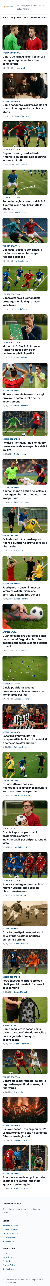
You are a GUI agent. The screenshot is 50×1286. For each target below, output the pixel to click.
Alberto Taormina (21, 116)
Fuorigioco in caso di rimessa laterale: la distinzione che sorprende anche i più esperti (21, 591)
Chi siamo (6, 1253)
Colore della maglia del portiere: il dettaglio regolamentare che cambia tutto (23, 60)
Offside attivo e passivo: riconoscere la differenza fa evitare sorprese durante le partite (24, 788)
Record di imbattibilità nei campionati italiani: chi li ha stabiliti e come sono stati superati (24, 739)
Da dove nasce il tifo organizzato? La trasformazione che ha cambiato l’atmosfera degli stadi (25, 1132)
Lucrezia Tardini (21, 309)
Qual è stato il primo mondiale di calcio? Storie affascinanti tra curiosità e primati (22, 936)
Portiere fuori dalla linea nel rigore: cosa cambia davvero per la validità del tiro (24, 446)
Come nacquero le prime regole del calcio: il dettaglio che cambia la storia (24, 108)
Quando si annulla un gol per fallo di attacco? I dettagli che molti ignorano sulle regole (23, 1181)
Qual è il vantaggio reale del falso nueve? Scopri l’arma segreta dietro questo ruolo (23, 888)
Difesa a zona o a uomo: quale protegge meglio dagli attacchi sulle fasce (21, 301)
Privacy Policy (8, 1265)
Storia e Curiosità (39, 17)
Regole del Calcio (19, 17)
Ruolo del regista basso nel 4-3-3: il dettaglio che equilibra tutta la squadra (24, 205)
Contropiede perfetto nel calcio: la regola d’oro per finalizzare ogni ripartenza (24, 1084)
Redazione (7, 1257)
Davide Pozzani (21, 212)
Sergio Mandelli (21, 847)
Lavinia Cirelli (20, 68)
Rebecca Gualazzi (21, 502)
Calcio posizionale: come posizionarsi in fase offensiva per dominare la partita (23, 691)
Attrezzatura (9, 632)
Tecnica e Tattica (11, 149)
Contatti (6, 1261)
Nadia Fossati (20, 454)
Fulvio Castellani (21, 164)
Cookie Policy (8, 1269)
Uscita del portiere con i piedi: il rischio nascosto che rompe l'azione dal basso (22, 253)
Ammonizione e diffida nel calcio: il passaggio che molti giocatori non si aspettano (24, 494)
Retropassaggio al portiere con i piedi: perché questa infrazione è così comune (23, 984)
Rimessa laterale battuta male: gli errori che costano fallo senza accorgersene (23, 398)
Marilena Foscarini (22, 261)
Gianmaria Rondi (21, 944)
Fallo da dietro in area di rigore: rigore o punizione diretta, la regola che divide (24, 543)
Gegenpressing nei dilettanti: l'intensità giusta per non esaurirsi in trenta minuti (24, 157)
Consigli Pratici (9, 1237)
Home (5, 17)
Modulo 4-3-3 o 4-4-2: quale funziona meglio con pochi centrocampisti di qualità (21, 350)
